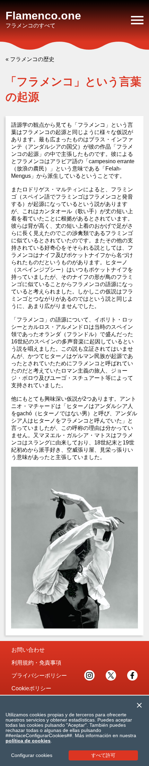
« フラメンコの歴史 (30, 59)
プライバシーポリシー (39, 675)
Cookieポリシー (31, 688)
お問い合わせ (28, 650)
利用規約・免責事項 (36, 663)
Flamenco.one (43, 15)
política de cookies (28, 740)
